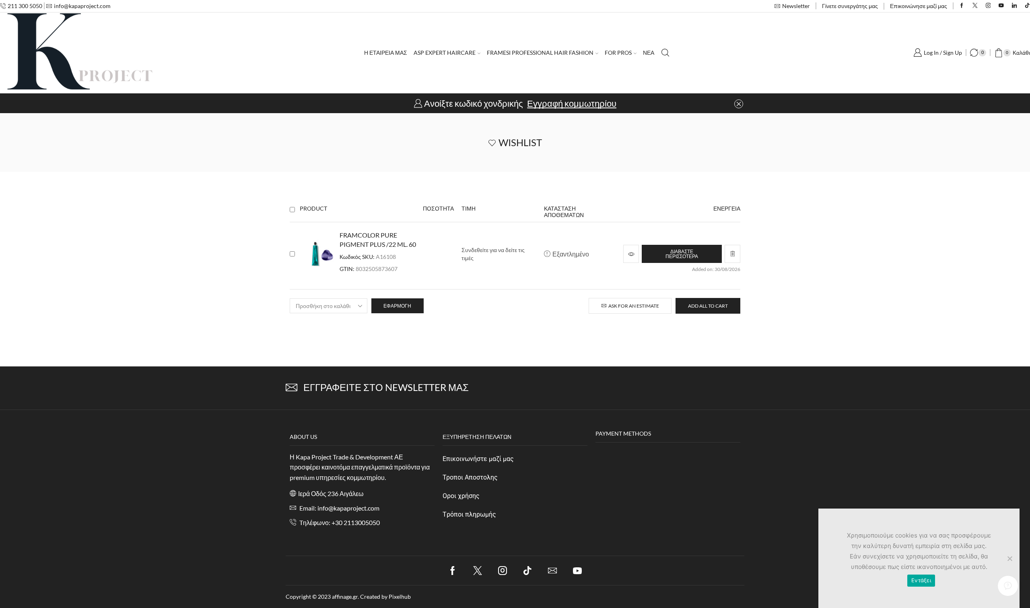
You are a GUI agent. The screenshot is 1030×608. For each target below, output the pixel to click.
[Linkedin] (1014, 6)
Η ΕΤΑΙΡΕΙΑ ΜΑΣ (385, 52)
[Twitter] (975, 6)
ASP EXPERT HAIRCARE (445, 52)
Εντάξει (921, 580)
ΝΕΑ (648, 52)
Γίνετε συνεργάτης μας (850, 5)
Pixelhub (400, 596)
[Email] (552, 570)
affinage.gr (345, 596)
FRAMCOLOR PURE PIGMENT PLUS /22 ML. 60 (378, 239)
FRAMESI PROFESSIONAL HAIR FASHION (540, 52)
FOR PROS (618, 52)
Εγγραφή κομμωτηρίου (571, 103)
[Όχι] (1009, 558)
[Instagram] (988, 6)
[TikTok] (1027, 6)
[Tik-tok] (527, 570)
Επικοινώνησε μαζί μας (918, 5)
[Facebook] (961, 6)
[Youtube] (1001, 6)
